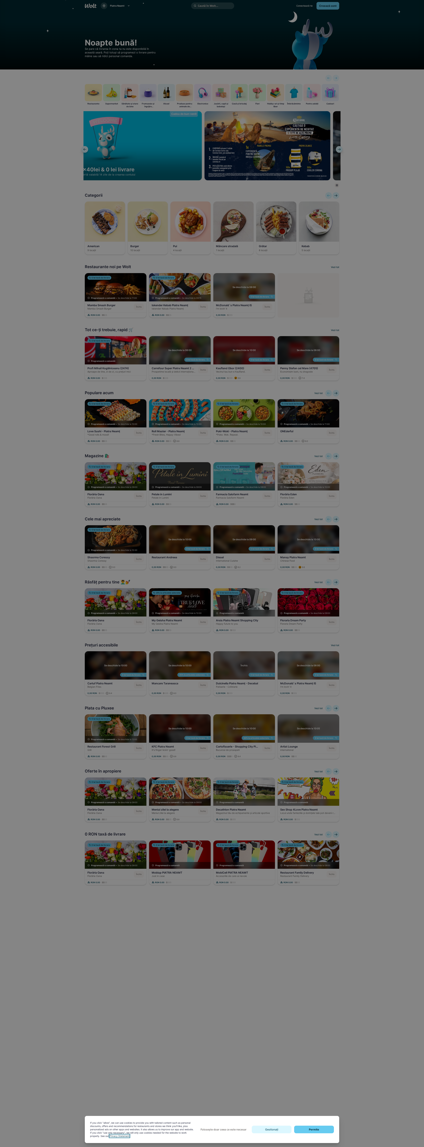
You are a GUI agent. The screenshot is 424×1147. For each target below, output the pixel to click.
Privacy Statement (119, 1136)
